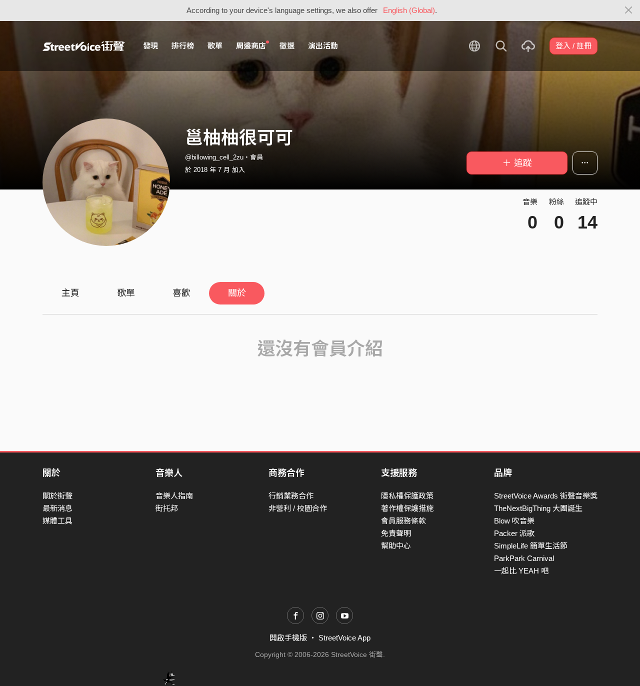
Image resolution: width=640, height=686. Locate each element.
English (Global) (409, 10)
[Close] (629, 10)
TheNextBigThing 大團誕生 (538, 508)
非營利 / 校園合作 (297, 508)
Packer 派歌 (514, 533)
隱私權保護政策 (407, 496)
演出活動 (323, 46)
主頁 (71, 293)
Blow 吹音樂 (514, 520)
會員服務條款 (403, 520)
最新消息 (57, 508)
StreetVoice (83, 46)
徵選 (287, 46)
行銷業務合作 (291, 496)
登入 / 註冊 (574, 46)
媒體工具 (57, 520)
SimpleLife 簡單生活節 (531, 546)
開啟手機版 (288, 638)
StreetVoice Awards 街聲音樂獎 (546, 496)
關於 (237, 293)
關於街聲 (57, 496)
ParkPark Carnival (524, 558)
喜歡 (181, 293)
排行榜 (183, 46)
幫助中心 (396, 546)
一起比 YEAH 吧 (521, 570)
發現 (150, 46)
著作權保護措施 (407, 508)
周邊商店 (251, 46)
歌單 (215, 46)
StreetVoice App (344, 638)
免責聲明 (396, 533)
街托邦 (167, 508)
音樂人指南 (174, 496)
